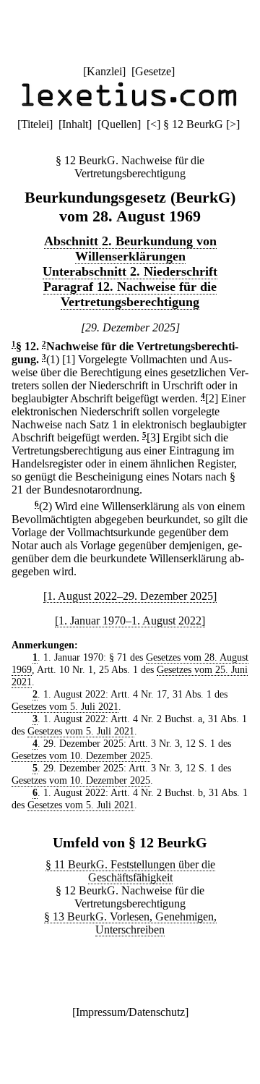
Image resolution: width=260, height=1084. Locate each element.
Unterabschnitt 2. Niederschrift (130, 271)
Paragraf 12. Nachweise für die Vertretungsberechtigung (130, 294)
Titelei (35, 124)
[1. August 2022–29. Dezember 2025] (130, 596)
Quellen (119, 124)
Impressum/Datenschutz (130, 1012)
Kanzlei (104, 71)
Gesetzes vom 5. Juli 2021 (65, 706)
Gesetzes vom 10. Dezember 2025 (81, 755)
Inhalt (75, 124)
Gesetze (153, 71)
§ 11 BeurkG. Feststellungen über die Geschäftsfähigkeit (130, 871)
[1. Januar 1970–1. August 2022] (130, 620)
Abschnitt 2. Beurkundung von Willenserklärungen (130, 248)
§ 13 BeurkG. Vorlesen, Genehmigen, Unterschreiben (130, 923)
